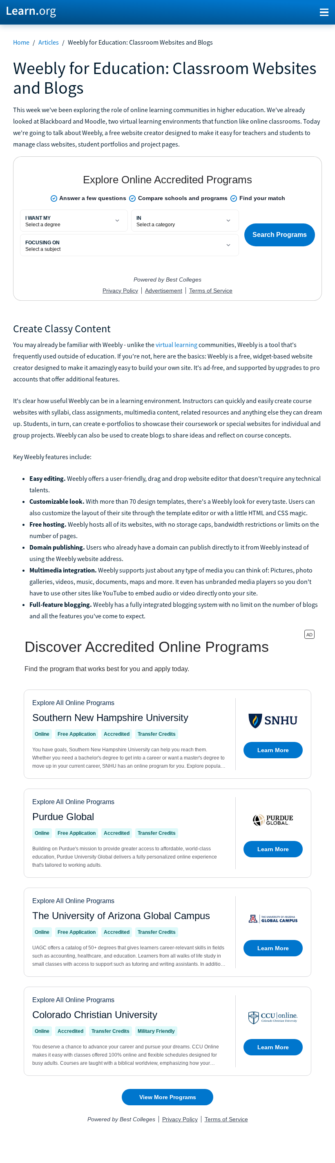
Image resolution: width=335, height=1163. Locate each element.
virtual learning (176, 344)
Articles (48, 42)
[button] (324, 12)
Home (21, 42)
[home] (31, 11)
